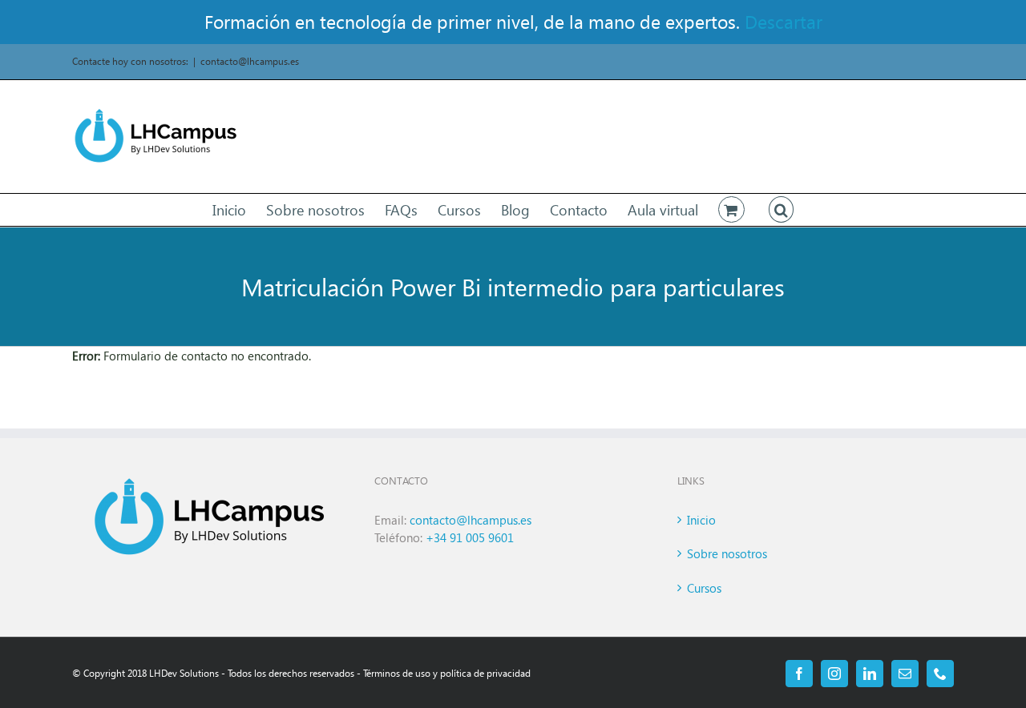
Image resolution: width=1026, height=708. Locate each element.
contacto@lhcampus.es (249, 61)
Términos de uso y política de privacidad (447, 673)
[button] (781, 210)
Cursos (704, 588)
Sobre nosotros (727, 553)
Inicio (701, 520)
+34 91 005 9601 (470, 537)
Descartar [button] (783, 21)
